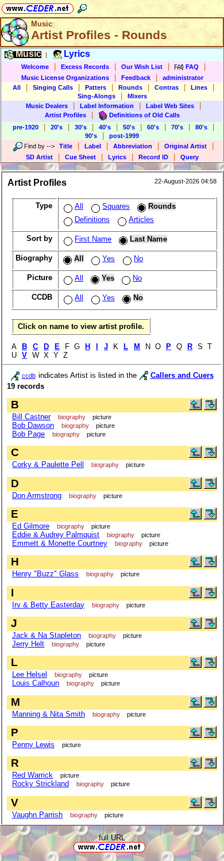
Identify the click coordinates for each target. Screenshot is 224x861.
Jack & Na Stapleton (46, 635)
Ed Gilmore (30, 526)
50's (129, 127)
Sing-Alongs (96, 96)
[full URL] (150, 846)
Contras (167, 87)
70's (177, 127)
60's (153, 127)
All (17, 87)
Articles (141, 219)
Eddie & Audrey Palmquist (55, 534)
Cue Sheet (80, 157)
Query (189, 157)
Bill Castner (31, 416)
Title (65, 146)
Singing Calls (53, 87)
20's (57, 127)
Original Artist (185, 146)
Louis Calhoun (35, 683)
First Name (93, 239)
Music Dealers (47, 105)
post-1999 (124, 135)
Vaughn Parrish (37, 814)
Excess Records (85, 66)
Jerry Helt (28, 644)
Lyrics (117, 157)
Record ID (153, 157)
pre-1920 (25, 127)
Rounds (130, 87)
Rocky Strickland (40, 783)
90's (91, 135)
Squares (116, 206)
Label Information (107, 105)
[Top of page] (195, 407)
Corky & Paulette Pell (48, 464)
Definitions (92, 219)
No (138, 258)
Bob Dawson (33, 425)
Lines (199, 87)
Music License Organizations (65, 77)
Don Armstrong (36, 495)
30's (81, 127)
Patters (95, 87)
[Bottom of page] (210, 407)
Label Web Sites (170, 105)
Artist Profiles (65, 115)
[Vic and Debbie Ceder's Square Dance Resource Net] (37, 6)
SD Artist (39, 157)
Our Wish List (142, 66)
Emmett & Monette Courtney (59, 543)
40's (105, 127)
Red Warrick (32, 775)
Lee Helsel (29, 674)
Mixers (137, 96)
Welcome (35, 66)
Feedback (135, 77)
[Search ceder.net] (82, 6)
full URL (112, 837)
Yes (108, 258)
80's (201, 127)
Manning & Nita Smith (48, 714)
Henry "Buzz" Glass (45, 573)
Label (92, 146)
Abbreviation (132, 146)
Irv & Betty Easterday (48, 604)
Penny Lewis (33, 744)
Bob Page (28, 434)
